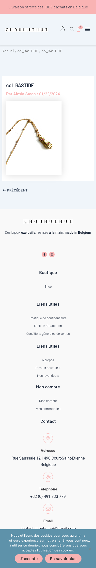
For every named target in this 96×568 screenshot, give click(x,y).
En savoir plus (63, 558)
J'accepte (29, 558)
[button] (72, 30)
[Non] (89, 548)
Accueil (8, 51)
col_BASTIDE (27, 51)
